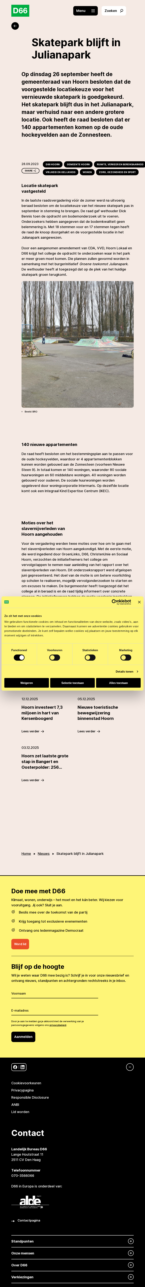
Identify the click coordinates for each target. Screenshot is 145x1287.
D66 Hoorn (53, 164)
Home (26, 854)
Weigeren (26, 682)
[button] (87, 11)
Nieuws (44, 854)
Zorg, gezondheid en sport (117, 172)
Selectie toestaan (72, 682)
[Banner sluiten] (139, 602)
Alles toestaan (118, 682)
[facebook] (15, 1067)
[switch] (54, 657)
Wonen (87, 172)
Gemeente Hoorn (78, 164)
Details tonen (124, 671)
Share (29, 170)
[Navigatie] (128, 1067)
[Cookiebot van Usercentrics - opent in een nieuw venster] (114, 602)
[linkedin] (23, 1067)
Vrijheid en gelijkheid (61, 172)
